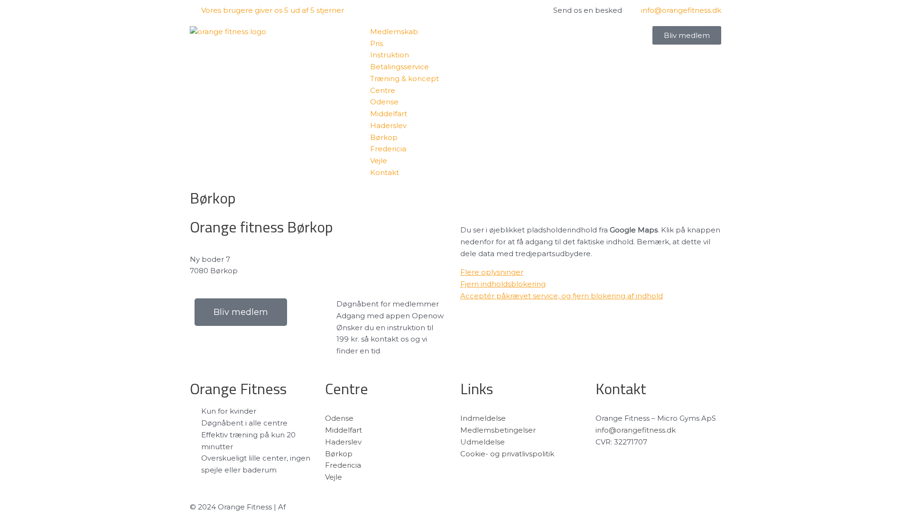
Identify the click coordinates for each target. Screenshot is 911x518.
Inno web (305, 506)
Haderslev (343, 441)
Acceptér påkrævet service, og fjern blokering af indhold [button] (561, 295)
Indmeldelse (483, 418)
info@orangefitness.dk (635, 430)
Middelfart (343, 430)
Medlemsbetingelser (498, 430)
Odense (339, 418)
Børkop (339, 453)
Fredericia (343, 465)
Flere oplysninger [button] (491, 272)
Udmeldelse (482, 441)
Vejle (333, 476)
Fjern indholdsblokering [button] (503, 283)
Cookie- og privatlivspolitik (507, 453)
